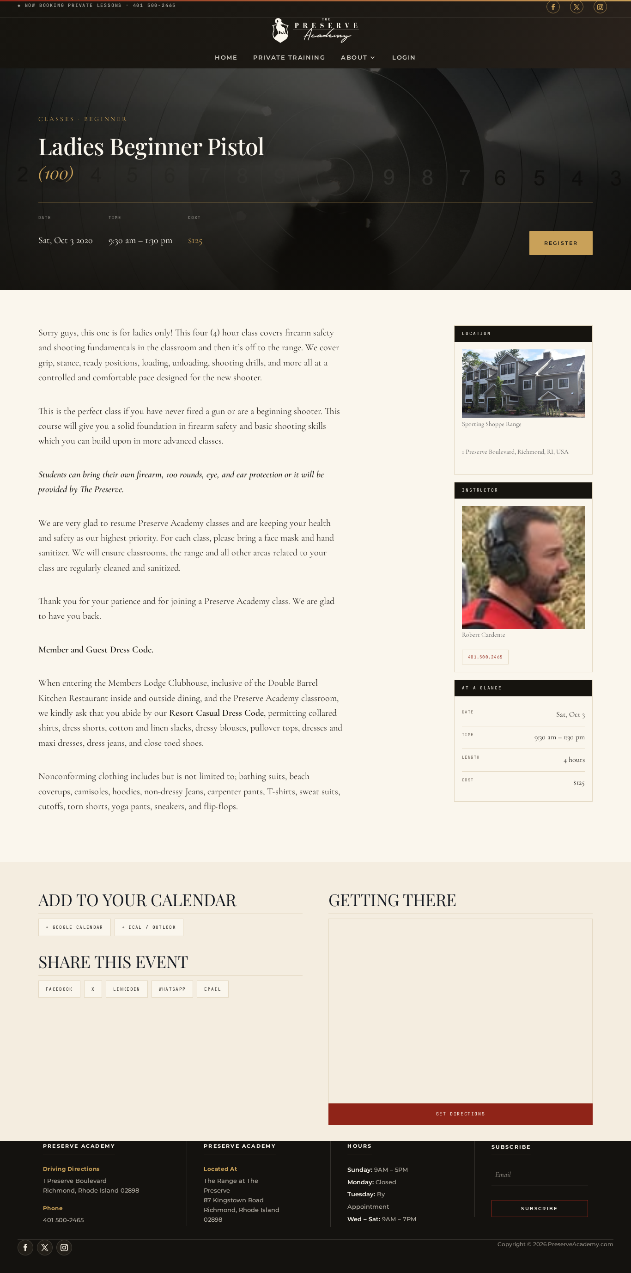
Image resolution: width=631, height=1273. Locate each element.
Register (561, 243)
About (354, 57)
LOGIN (404, 57)
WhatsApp (172, 989)
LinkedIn (126, 989)
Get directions (460, 1114)
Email (212, 989)
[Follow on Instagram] (600, 6)
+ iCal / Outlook (149, 927)
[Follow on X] (576, 6)
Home (226, 57)
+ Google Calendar (74, 927)
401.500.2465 (485, 657)
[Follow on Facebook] (553, 6)
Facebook (59, 989)
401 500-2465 (154, 5)
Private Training (289, 57)
